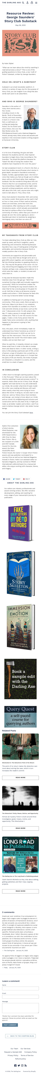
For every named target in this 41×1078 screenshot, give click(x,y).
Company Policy (30, 1052)
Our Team (14, 1049)
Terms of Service (27, 1055)
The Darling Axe (11, 2)
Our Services (25, 1049)
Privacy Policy (13, 1055)
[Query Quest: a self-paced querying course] (20, 717)
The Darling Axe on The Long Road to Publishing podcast (20, 876)
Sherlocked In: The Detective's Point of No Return (18, 762)
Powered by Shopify (29, 1071)
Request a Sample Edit (13, 1052)
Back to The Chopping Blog (22, 1036)
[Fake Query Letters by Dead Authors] (20, 524)
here (31, 413)
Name (4, 985)
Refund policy (20, 1059)
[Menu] (36, 2)
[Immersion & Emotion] (20, 574)
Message (5, 1001)
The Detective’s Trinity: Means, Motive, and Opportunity (20, 813)
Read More (20, 777)
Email (4, 993)
